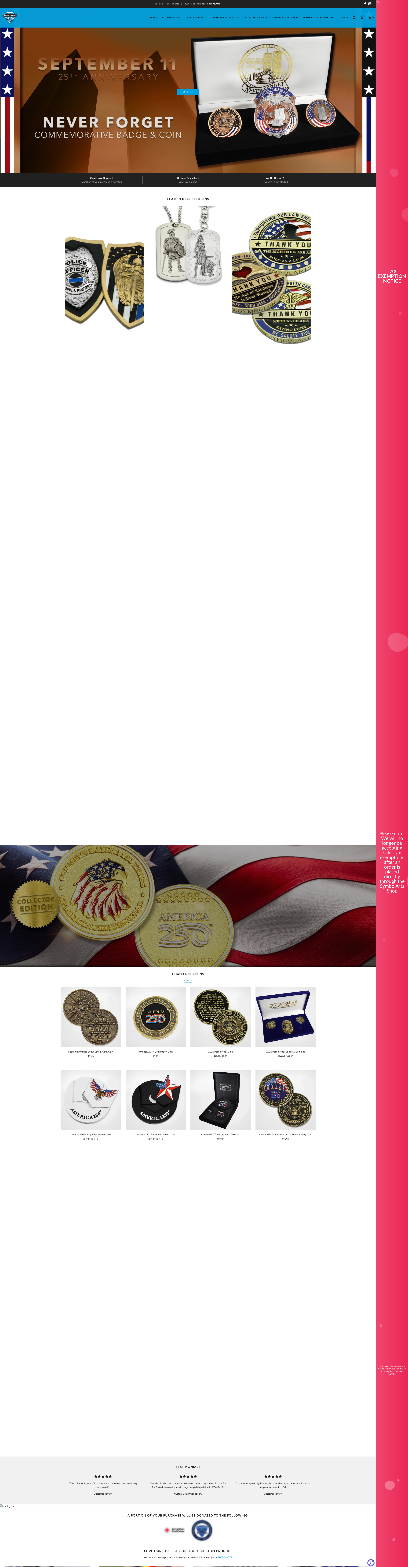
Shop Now (188, 92)
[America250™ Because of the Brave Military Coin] (285, 1100)
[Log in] (362, 17)
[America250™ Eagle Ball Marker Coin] (91, 1100)
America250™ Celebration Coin (155, 1051)
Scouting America (256, 17)
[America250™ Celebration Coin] (156, 1017)
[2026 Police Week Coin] (220, 1017)
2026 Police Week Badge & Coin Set (285, 1051)
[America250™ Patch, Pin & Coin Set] (220, 1100)
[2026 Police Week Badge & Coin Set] (285, 1017)
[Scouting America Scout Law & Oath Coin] (91, 1017)
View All (188, 980)
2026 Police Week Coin (220, 1051)
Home (153, 17)
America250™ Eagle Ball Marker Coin (91, 1134)
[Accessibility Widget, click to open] (371, 1562)
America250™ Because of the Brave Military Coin (285, 1134)
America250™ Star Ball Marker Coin (155, 1134)
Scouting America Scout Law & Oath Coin (90, 1051)
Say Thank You (271, 512)
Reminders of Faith (188, 512)
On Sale (343, 17)
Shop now (105, 524)
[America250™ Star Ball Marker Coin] (156, 1100)
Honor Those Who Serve (104, 512)
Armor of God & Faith (285, 17)
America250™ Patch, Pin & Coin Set (220, 1134)
